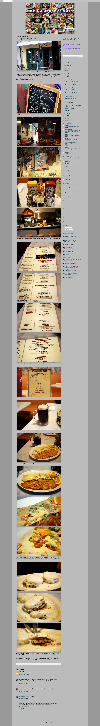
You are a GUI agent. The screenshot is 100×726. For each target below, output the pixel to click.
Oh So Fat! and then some (70, 183)
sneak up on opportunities (69, 167)
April (66, 76)
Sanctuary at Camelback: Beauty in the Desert (72, 197)
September (67, 68)
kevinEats (67, 152)
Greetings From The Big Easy (70, 104)
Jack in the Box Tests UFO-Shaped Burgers (72, 126)
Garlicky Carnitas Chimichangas (70, 263)
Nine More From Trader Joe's (69, 243)
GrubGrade (67, 147)
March (66, 110)
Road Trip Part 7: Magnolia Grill (71, 84)
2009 (65, 118)
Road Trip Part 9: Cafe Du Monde (71, 81)
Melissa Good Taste (22, 678)
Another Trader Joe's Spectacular (70, 250)
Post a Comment (20, 708)
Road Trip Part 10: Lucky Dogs (71, 79)
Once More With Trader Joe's (69, 244)
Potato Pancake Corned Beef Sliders (71, 267)
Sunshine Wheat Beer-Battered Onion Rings (72, 259)
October (67, 67)
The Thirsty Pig (67, 179)
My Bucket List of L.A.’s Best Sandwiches (71, 193)
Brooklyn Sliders (67, 276)
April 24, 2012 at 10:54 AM (24, 674)
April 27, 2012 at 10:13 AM (24, 706)
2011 (65, 115)
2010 (65, 117)
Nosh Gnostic (21, 695)
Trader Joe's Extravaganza (69, 248)
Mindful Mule (67, 166)
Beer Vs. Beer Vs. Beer (69, 212)
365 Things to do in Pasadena (70, 142)
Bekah (20, 671)
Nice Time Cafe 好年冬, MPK (69, 180)
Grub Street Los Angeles (69, 187)
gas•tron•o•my (67, 134)
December (67, 63)
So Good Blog (67, 170)
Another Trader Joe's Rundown (70, 251)
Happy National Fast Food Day (70, 176)
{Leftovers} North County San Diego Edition (72, 135)
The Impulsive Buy (68, 129)
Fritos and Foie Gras (69, 196)
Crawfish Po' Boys (67, 264)
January (67, 113)
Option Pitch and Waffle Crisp (70, 221)
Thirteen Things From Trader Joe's (70, 240)
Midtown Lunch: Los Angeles (70, 192)
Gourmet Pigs (67, 161)
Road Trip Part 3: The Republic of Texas (72, 90)
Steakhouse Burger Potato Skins (70, 270)
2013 (65, 60)
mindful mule (21, 687)
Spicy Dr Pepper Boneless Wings (70, 273)
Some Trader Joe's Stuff (68, 235)
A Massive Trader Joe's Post (69, 241)
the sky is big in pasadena (70, 208)
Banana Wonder (68, 204)
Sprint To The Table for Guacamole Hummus (72, 205)
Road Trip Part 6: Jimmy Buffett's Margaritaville (73, 86)
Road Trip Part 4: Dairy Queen (70, 89)
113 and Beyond (68, 200)
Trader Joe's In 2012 (68, 252)
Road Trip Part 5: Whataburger (71, 87)
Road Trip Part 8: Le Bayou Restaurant (72, 82)
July (66, 71)
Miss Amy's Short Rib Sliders (69, 269)
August (66, 70)
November (67, 65)
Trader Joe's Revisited (68, 247)
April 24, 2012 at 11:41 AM (24, 683)
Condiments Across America (70, 98)
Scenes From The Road (69, 108)
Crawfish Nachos (67, 274)
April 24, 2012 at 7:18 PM (23, 691)
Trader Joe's (66, 254)
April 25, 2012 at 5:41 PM (23, 698)
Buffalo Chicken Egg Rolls (69, 277)
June (66, 73)
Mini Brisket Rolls (67, 271)
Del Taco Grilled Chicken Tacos (71, 96)
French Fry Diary (68, 175)
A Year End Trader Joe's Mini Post (70, 236)
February (67, 111)
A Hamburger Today (68, 156)
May (66, 75)
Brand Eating (67, 125)
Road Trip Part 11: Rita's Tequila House (72, 78)
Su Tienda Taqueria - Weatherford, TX (71, 139)
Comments (67, 229)
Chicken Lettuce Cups (68, 260)
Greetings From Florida (69, 102)
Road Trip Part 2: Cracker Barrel (71, 92)
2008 (65, 120)
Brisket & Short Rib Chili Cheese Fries (71, 266)
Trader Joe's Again (67, 245)
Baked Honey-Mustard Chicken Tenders (71, 262)
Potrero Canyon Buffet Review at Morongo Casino (73, 184)
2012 (65, 62)
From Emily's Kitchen (69, 217)
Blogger (52, 722)
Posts (66, 227)
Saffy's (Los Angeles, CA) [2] (69, 153)
